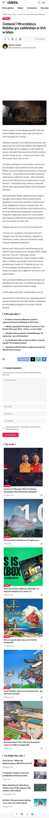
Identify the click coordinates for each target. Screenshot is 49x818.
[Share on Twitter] (12, 39)
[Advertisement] (24, 75)
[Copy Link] (16, 39)
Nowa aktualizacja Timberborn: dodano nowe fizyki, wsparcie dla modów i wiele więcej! (17, 788)
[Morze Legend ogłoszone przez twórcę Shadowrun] (23, 618)
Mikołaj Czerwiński (15, 45)
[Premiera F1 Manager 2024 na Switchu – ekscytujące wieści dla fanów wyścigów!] (23, 467)
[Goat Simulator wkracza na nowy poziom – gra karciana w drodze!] (23, 669)
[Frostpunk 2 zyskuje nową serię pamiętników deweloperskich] (40, 775)
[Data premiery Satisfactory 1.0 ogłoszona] (23, 518)
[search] (39, 3)
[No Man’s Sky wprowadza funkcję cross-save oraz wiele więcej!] (40, 802)
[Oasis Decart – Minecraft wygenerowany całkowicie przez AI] (40, 763)
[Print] (20, 39)
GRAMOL (12, 2)
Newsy (6, 18)
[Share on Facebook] (8, 39)
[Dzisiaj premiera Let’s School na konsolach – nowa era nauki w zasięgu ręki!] (23, 720)
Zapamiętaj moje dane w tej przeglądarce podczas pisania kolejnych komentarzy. (23, 428)
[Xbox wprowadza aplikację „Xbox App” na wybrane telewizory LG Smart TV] (23, 566)
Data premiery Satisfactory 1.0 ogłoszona (21, 540)
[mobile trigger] (5, 2)
